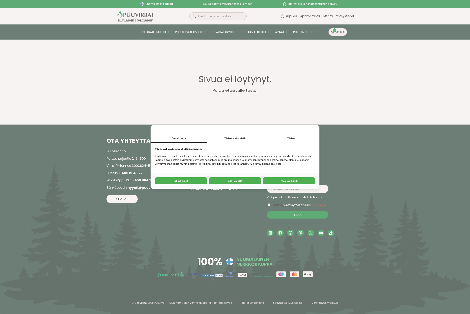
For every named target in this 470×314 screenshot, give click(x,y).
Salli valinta (235, 180)
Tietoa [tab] (291, 138)
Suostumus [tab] (179, 138)
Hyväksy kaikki (289, 180)
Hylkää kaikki (181, 180)
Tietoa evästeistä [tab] (234, 138)
